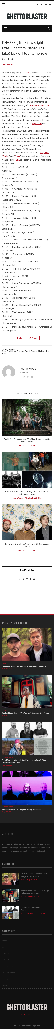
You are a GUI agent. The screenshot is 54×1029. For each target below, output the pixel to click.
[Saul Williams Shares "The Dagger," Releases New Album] (27, 692)
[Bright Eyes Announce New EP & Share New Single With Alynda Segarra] (27, 418)
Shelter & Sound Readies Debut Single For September (24, 666)
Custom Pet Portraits (10, 600)
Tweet (34, 338)
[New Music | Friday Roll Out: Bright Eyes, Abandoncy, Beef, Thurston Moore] (27, 471)
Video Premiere (7, 807)
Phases (34, 351)
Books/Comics (8, 972)
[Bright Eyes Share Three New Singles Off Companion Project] (27, 523)
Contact (5, 985)
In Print (5, 979)
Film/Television (8, 966)
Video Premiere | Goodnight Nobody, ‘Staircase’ (21, 810)
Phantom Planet (23, 351)
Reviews (5, 960)
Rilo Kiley (41, 351)
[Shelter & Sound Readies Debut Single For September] (27, 645)
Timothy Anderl (11, 349)
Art (3, 947)
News (4, 663)
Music (20, 446)
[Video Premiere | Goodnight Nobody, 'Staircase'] (27, 788)
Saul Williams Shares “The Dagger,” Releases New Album (25, 713)
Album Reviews (18, 498)
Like (20, 338)
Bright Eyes (11, 351)
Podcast (5, 953)
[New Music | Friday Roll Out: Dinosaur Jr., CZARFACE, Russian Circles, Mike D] (27, 739)
